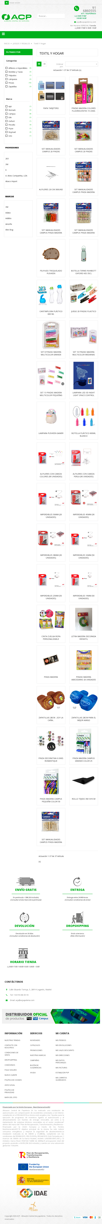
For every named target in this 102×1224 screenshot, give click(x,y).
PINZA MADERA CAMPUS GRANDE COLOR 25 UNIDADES (84, 761)
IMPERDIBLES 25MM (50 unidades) (51, 597)
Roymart (12, 132)
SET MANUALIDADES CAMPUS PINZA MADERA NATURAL (51, 842)
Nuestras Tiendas (12, 1040)
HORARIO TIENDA (23, 962)
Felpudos (12, 75)
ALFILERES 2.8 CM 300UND (51, 189)
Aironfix (8, 224)
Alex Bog (9, 229)
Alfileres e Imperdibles (17, 68)
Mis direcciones (63, 1055)
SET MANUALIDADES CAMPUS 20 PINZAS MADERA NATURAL (51, 151)
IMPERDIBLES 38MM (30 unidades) (51, 556)
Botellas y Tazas (15, 72)
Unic (10, 136)
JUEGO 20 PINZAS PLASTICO (83, 311)
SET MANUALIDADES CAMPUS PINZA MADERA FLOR (84, 192)
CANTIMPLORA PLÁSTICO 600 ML (51, 312)
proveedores (12, 147)
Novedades (35, 1040)
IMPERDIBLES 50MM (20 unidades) (51, 515)
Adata (7, 212)
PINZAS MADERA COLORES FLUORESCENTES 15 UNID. (84, 109)
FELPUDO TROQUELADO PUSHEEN (51, 272)
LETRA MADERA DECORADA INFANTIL (83, 637)
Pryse (10, 128)
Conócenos (10, 1065)
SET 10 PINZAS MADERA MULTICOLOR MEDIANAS (83, 353)
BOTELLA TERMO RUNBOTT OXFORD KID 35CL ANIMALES (83, 273)
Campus (12, 114)
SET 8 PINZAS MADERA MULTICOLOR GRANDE (51, 353)
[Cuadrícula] (39, 64)
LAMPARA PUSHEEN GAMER (51, 433)
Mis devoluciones (63, 1045)
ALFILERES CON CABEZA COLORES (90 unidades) (51, 475)
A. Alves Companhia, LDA (16, 175)
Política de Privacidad (9, 1091)
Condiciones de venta (11, 1053)
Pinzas (11, 83)
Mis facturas (61, 1067)
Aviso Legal (10, 1085)
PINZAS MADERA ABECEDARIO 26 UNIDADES (83, 678)
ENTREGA (77, 890)
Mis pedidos (61, 1040)
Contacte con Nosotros (11, 1046)
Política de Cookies (13, 1080)
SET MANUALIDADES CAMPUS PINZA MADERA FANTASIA (84, 233)
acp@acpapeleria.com (86, 22)
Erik (10, 117)
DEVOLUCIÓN (24, 926)
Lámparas (12, 79)
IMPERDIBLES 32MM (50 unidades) (83, 556)
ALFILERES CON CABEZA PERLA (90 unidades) (83, 475)
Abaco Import (11, 181)
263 (7, 158)
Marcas (9, 196)
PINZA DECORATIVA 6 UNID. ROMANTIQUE (51, 759)
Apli (10, 106)
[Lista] (44, 64)
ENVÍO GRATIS (26, 890)
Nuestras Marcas (38, 1055)
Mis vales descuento (65, 1050)
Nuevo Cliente (11, 1075)
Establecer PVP (62, 1072)
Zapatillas (12, 86)
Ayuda (33, 1072)
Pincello (11, 124)
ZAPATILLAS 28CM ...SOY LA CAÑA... (51, 719)
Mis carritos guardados (61, 1078)
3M (6, 164)
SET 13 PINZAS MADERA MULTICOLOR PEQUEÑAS (51, 394)
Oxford (11, 121)
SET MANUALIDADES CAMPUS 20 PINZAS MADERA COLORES (83, 151)
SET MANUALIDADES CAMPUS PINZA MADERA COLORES (51, 233)
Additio (8, 218)
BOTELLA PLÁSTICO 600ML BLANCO (83, 434)
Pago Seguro (11, 1070)
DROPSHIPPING (77, 926)
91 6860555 (89, 9)
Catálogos (35, 1045)
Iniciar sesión (14, 2)
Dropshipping (11, 1060)
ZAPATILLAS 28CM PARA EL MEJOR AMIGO (83, 719)
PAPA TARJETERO (51, 108)
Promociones (36, 1050)
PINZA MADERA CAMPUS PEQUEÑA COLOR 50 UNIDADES (51, 801)
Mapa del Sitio (11, 1097)
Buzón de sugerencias (35, 1066)
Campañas (34, 1060)
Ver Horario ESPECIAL (83, 25)
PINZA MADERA (51, 677)
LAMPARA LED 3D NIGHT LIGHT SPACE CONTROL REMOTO (84, 395)
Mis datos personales (61, 1061)
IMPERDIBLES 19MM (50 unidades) (83, 597)
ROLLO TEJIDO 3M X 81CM (83, 799)
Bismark (12, 110)
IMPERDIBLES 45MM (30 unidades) (83, 515)
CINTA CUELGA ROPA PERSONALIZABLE (51, 637)
